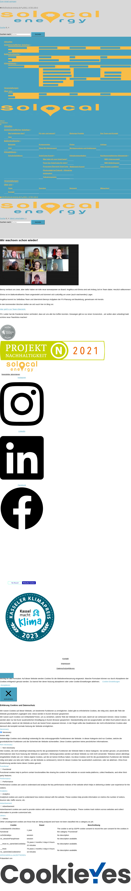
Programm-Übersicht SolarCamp (57, 76)
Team (10, 94)
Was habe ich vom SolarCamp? (56, 70)
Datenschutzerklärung (66, 668)
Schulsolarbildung (16, 66)
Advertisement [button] (6, 803)
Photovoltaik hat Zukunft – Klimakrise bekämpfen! (57, 172)
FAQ (10, 51)
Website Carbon (29, 583)
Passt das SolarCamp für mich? (57, 73)
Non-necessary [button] (6, 745)
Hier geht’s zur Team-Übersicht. (13, 309)
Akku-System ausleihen (110, 79)
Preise (72, 57)
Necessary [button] (4, 729)
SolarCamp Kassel (47, 66)
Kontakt (11, 97)
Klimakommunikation (79, 66)
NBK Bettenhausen (112, 76)
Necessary (7, 732)
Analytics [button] (3, 791)
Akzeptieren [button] (5, 685)
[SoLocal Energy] (51, 24)
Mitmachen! (105, 94)
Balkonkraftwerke (11, 54)
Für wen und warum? (48, 48)
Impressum (65, 664)
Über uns (8, 91)
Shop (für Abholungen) (49, 60)
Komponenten (45, 57)
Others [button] (3, 816)
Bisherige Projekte (78, 48)
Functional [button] (4, 766)
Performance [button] (5, 779)
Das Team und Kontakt (110, 48)
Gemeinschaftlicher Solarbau (17, 45)
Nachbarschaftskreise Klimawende (115, 66)
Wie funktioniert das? (17, 48)
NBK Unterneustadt (112, 73)
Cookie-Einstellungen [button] (111, 682)
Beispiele (12, 57)
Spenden (43, 94)
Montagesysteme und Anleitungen (84, 60)
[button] (5, 28)
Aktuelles (8, 42)
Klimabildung (10, 63)
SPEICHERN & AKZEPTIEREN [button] (13, 855)
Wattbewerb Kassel (78, 79)
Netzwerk (74, 94)
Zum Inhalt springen (8, 2)
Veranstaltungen (11, 88)
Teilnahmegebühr (50, 85)
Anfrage (103, 57)
